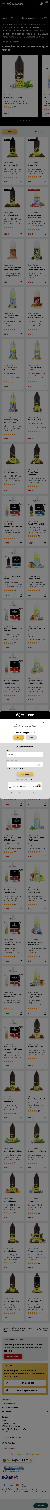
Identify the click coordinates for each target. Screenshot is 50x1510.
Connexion (25, 774)
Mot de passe (11, 760)
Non (31, 737)
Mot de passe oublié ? (25, 779)
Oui (18, 737)
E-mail (8, 750)
